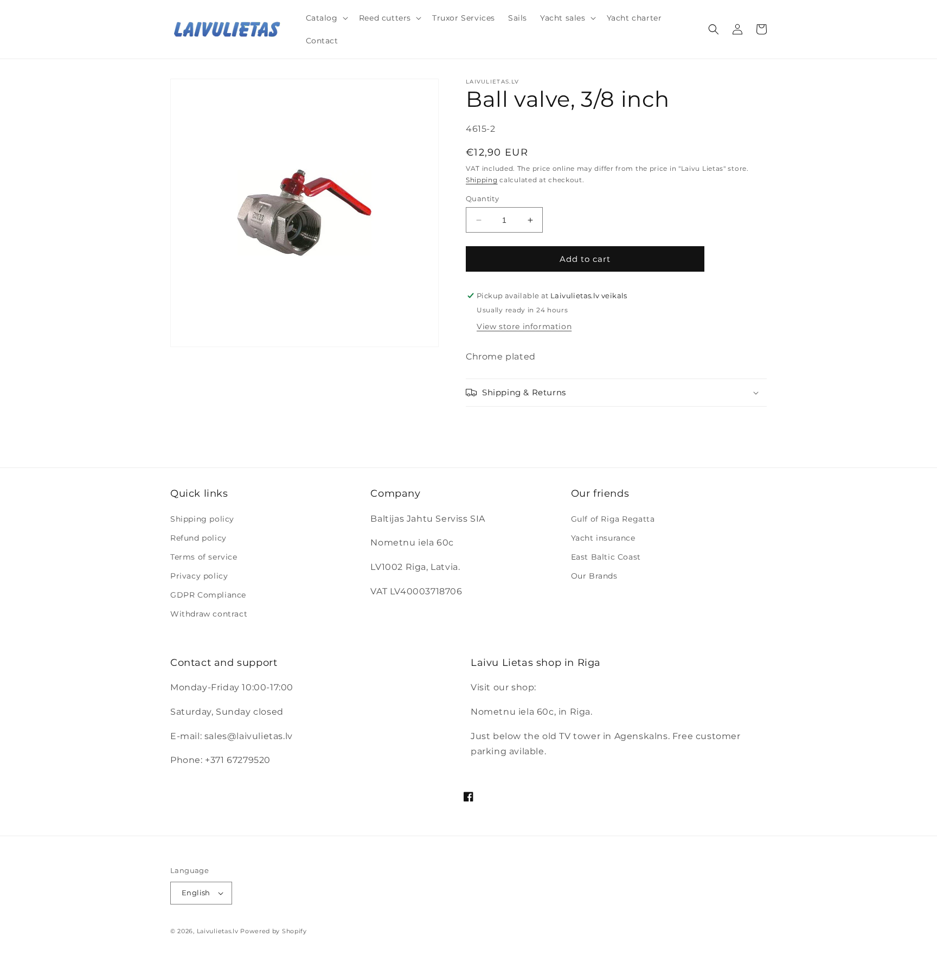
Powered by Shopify (273, 931)
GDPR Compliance (208, 595)
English (196, 892)
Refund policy (198, 538)
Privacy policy (199, 576)
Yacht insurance (603, 538)
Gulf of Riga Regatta (613, 519)
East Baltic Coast (606, 557)
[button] (325, 18)
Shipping (482, 180)
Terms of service (204, 557)
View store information (524, 326)
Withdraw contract (208, 614)
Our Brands (594, 576)
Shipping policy (202, 519)
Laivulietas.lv (218, 931)
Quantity (482, 198)
